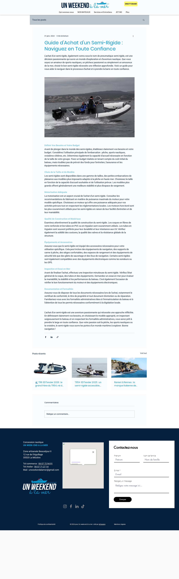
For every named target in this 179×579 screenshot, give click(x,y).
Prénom (117, 456)
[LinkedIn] (77, 506)
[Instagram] (65, 506)
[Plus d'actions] (133, 35)
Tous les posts (39, 20)
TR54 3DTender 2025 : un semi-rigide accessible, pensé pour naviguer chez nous (89, 384)
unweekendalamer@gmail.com (44, 470)
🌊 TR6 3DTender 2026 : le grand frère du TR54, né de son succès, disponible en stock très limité (49, 384)
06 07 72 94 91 (45, 463)
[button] (143, 20)
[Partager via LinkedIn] (51, 337)
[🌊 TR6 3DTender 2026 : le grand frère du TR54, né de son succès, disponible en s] (50, 368)
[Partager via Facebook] (45, 337)
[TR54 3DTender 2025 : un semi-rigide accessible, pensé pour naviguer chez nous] (89, 368)
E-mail (116, 471)
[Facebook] (71, 506)
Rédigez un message (123, 481)
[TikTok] (82, 506)
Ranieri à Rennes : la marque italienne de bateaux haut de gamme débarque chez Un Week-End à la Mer (128, 384)
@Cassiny (102, 524)
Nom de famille (149, 456)
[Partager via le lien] (57, 337)
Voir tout (143, 353)
